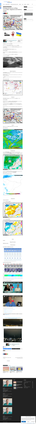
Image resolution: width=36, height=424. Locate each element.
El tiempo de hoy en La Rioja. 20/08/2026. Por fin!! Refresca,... (19, 385)
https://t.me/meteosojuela (9, 312)
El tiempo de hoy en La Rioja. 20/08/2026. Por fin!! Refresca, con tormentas (13, 372)
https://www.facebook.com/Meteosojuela (11, 309)
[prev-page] (3, 373)
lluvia (7, 350)
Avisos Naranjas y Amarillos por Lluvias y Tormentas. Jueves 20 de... (20, 388)
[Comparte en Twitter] (4, 347)
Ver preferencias (33, 421)
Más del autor (9, 365)
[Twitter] (0, 4)
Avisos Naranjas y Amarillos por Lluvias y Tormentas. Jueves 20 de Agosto (19, 372)
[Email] (0, 5)
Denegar (28, 421)
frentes (5, 350)
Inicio (4, 4)
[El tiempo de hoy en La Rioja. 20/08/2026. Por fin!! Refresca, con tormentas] (13, 369)
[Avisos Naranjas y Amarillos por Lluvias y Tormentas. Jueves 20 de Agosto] (19, 369)
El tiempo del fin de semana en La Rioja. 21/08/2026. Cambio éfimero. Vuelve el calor (6, 372)
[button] (32, 4)
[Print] (0, 7)
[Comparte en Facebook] (3, 347)
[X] (4, 13)
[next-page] (4, 373)
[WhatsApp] (7, 13)
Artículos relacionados (5, 365)
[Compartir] (0, 8)
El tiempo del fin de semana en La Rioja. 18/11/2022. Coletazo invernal (19, 357)
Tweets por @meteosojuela (28, 14)
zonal (10, 350)
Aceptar (23, 421)
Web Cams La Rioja (10, 318)
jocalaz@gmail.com (7, 314)
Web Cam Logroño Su (15, 318)
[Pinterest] (6, 13)
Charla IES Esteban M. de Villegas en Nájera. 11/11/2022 (7, 357)
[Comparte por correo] (5, 347)
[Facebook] (3, 13)
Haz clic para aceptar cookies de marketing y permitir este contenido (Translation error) (28, 14)
